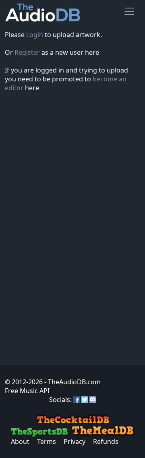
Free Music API (27, 390)
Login (34, 34)
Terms (46, 441)
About (20, 441)
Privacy (74, 441)
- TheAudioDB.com (72, 381)
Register (27, 52)
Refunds (105, 441)
